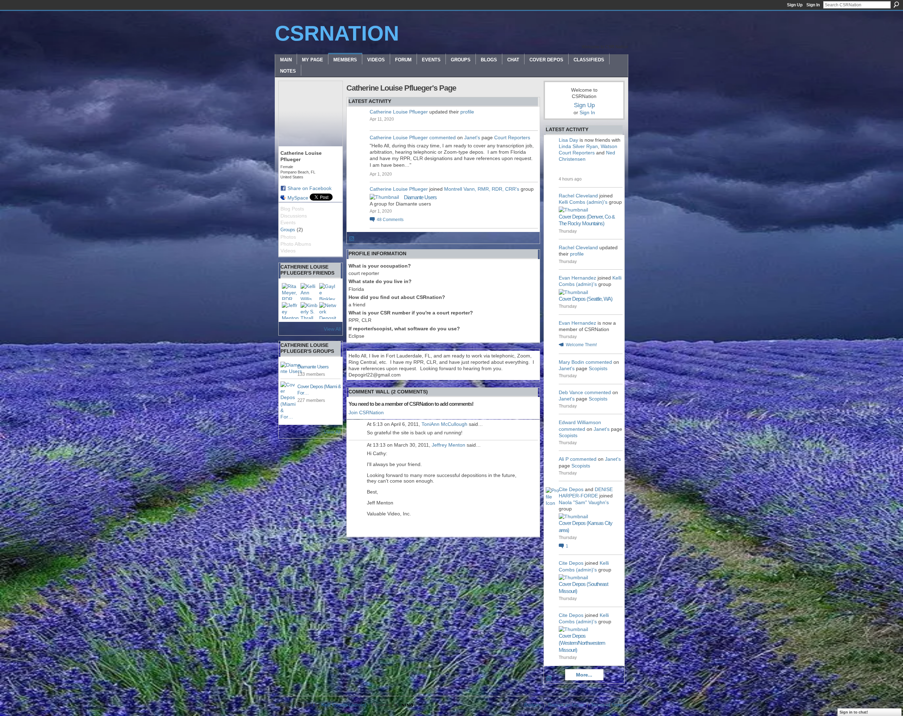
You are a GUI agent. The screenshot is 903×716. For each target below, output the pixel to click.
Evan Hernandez (577, 278)
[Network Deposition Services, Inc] (327, 310)
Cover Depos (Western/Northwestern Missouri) (582, 643)
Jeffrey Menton (448, 445)
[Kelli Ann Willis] (309, 291)
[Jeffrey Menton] (290, 310)
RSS (352, 239)
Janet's (472, 137)
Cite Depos (571, 489)
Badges (532, 705)
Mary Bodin (571, 362)
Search (896, 4)
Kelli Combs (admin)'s (583, 202)
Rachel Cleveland (578, 195)
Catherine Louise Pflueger (399, 112)
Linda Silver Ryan (578, 146)
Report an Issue (566, 705)
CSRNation (337, 33)
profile (467, 112)
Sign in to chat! (854, 712)
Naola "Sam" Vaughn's (584, 502)
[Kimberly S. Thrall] (309, 310)
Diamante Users (312, 366)
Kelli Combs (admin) (343, 705)
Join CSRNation (366, 412)
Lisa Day (568, 140)
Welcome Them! (581, 344)
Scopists (598, 368)
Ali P (564, 459)
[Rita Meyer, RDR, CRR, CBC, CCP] (290, 291)
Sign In (813, 4)
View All (332, 329)
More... (584, 675)
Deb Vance (571, 392)
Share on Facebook (309, 188)
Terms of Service (609, 705)
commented (442, 137)
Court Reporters (512, 137)
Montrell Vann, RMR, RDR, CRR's (481, 189)
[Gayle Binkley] (327, 291)
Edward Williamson (580, 422)
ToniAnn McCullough (444, 424)
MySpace (297, 198)
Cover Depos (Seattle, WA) (585, 299)
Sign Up (794, 4)
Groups (287, 229)
